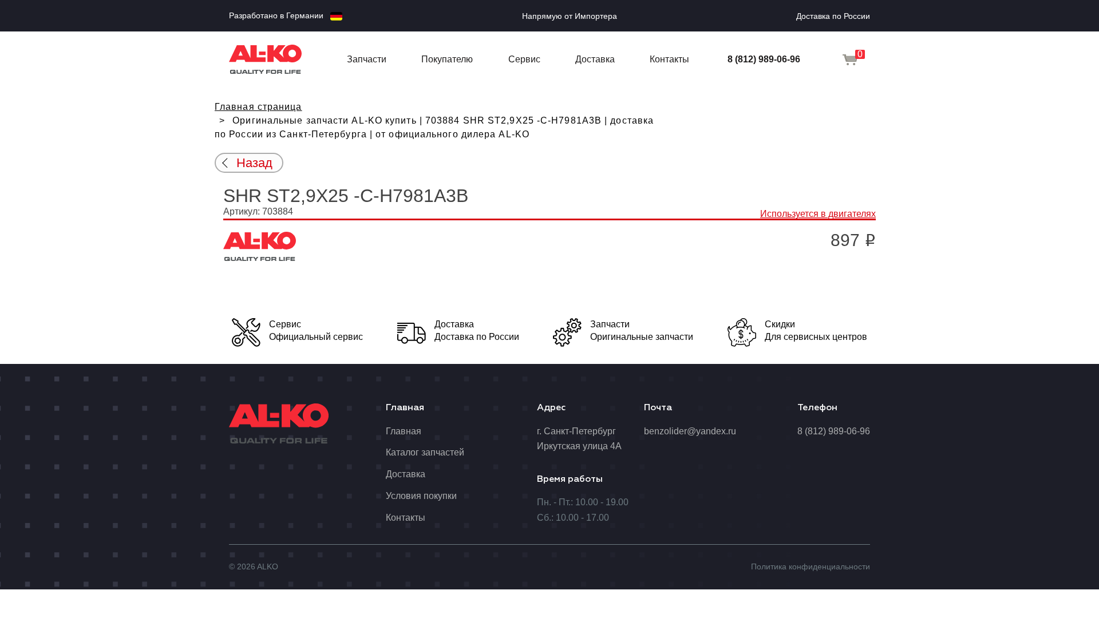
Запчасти (366, 59)
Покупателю (447, 59)
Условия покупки (421, 496)
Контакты (669, 59)
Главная (403, 431)
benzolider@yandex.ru (690, 431)
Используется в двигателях (818, 214)
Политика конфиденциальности (810, 566)
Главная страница (258, 107)
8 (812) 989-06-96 (764, 59)
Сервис (524, 59)
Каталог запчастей (425, 452)
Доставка (595, 59)
